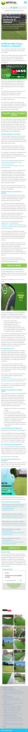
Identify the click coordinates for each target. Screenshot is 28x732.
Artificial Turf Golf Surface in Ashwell (12, 710)
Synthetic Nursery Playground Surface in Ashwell (13, 721)
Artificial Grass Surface (7, 687)
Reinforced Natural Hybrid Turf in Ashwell (13, 728)
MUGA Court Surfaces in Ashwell (11, 698)
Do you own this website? (10, 580)
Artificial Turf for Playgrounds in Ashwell (13, 714)
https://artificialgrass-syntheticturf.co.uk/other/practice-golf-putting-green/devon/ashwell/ (13, 532)
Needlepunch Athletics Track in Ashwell (12, 723)
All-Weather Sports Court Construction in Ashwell (13, 694)
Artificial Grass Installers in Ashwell (11, 709)
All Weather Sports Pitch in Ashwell (11, 690)
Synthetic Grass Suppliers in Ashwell (12, 707)
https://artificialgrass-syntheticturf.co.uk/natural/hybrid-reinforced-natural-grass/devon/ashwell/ (13, 542)
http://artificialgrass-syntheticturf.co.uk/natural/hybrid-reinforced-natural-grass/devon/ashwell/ (14, 379)
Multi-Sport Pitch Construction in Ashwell (13, 703)
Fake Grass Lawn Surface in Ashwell (12, 706)
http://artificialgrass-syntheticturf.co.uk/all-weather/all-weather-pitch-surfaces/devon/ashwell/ (11, 164)
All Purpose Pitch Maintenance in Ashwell (13, 692)
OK (20, 580)
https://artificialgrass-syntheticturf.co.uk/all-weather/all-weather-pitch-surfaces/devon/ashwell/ (12, 508)
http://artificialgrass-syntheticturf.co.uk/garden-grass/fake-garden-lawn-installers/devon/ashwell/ (13, 224)
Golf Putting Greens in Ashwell (10, 712)
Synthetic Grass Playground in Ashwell (12, 718)
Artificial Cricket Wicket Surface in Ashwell (13, 724)
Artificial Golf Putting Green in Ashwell (12, 717)
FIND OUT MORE (14, 265)
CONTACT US (14, 548)
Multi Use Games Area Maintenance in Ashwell (12, 700)
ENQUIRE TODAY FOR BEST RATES (14, 114)
